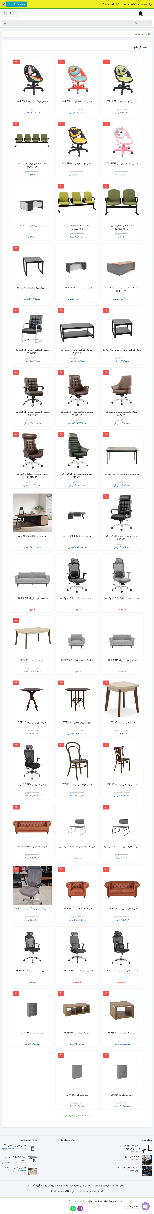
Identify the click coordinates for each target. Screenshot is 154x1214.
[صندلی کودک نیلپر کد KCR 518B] (77, 140)
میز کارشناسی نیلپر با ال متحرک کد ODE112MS (122, 289)
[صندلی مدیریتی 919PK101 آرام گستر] (77, 575)
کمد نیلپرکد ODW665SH (32, 1032)
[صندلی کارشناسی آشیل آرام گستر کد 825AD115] (77, 388)
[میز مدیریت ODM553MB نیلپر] (77, 513)
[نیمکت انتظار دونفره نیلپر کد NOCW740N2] (121, 202)
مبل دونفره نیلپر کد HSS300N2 (122, 660)
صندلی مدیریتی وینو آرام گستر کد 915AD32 (77, 475)
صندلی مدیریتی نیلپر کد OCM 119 (122, 970)
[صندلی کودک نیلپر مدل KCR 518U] (121, 140)
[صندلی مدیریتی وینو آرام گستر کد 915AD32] (77, 450)
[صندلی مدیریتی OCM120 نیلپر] (32, 761)
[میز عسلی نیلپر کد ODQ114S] (121, 1009)
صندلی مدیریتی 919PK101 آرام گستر (77, 598)
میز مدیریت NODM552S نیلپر (32, 536)
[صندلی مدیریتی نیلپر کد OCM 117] (32, 947)
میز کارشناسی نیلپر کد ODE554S (32, 225)
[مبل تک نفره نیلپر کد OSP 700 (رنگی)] (121, 823)
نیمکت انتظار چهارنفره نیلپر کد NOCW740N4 (32, 165)
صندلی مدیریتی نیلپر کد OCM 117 (32, 970)
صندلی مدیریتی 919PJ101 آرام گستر (122, 598)
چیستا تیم (75, 1201)
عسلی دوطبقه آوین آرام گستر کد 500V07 (122, 349)
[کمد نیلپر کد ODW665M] (77, 1071)
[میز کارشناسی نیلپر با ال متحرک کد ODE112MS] (121, 264)
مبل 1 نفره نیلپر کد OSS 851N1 (77, 908)
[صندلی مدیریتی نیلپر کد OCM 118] (77, 947)
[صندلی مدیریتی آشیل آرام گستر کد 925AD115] (32, 450)
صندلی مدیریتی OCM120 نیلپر (32, 784)
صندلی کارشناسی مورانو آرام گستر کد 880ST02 (32, 413)
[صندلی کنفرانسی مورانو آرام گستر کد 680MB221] (32, 326)
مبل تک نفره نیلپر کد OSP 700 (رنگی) (122, 846)
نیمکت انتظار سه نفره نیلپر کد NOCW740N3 (77, 227)
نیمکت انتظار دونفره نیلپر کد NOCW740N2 (122, 227)
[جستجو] (4, 23)
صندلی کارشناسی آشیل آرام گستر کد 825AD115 (77, 413)
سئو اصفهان (38, 1201)
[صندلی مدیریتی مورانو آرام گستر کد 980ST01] (121, 513)
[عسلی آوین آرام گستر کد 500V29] (32, 264)
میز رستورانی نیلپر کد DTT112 (32, 722)
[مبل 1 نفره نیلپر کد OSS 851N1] (77, 885)
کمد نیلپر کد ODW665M (77, 1094)
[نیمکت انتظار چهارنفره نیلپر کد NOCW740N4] (32, 140)
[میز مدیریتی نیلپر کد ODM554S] (77, 264)
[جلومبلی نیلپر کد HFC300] (32, 637)
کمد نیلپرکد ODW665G (122, 1094)
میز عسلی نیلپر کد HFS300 (122, 722)
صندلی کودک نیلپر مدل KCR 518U (122, 163)
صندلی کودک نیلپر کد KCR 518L (77, 101)
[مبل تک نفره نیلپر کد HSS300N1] (77, 637)
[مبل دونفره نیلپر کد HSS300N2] (121, 637)
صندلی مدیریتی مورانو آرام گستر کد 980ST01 (122, 538)
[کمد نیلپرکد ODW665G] (121, 1071)
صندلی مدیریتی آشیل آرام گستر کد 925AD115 (32, 475)
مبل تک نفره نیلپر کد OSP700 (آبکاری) (77, 846)
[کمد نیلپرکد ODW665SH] (32, 1009)
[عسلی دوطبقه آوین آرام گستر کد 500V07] (121, 326)
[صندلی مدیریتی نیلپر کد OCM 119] (121, 947)
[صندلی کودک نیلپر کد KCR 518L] (77, 78)
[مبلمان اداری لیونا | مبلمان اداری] (140, 14)
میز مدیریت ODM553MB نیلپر (77, 536)
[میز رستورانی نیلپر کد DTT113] (77, 699)
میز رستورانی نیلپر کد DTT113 (77, 722)
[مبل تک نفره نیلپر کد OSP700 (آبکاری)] (77, 823)
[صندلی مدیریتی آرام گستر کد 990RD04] (32, 885)
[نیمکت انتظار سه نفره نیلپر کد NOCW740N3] (77, 202)
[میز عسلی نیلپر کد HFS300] (121, 699)
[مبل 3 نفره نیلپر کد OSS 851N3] (32, 823)
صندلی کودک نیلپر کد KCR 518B (77, 163)
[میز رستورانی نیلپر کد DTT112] (32, 699)
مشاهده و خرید (18, 4)
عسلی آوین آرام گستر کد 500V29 (32, 287)
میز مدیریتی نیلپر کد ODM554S (77, 287)
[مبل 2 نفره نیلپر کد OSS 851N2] (121, 885)
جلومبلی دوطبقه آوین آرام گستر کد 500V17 (77, 351)
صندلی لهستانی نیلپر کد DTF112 (77, 784)
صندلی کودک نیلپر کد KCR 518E (121, 101)
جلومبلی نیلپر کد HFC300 (32, 660)
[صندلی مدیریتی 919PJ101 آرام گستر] (121, 575)
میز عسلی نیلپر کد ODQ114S (122, 1032)
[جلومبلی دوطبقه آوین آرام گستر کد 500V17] (77, 326)
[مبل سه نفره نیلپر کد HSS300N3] (32, 575)
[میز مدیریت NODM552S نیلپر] (32, 513)
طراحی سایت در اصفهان (57, 1201)
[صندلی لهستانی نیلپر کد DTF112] (77, 761)
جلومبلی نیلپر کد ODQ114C (77, 1032)
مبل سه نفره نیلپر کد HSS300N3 (32, 598)
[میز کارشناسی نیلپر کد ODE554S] (32, 202)
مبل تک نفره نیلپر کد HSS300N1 (77, 660)
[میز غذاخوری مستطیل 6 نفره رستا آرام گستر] (121, 450)
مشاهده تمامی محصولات (78, 1115)
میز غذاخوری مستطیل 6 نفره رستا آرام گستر (122, 475)
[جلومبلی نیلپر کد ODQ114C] (77, 1009)
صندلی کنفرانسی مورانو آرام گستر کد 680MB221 (32, 351)
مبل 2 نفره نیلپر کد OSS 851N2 (122, 908)
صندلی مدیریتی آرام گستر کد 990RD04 (32, 908)
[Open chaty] (146, 1206)
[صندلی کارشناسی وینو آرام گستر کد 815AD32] (121, 388)
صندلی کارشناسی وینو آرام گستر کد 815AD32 (122, 413)
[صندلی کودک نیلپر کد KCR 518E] (121, 78)
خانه (148, 34)
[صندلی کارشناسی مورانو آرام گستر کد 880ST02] (32, 388)
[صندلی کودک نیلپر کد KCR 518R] (32, 78)
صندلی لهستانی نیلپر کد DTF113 (121, 784)
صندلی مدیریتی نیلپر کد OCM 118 (77, 970)
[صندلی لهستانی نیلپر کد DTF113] (121, 761)
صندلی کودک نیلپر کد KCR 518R (32, 101)
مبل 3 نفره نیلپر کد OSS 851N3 (32, 846)
